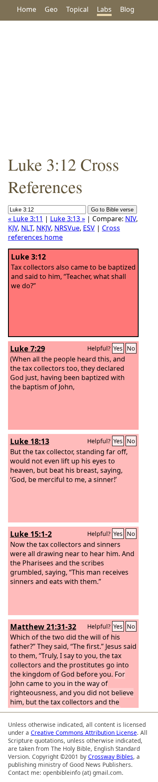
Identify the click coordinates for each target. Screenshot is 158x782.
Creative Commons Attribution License (84, 732)
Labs (104, 9)
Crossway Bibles (110, 757)
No (131, 348)
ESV (89, 228)
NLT (27, 228)
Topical (77, 9)
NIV (130, 218)
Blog (127, 9)
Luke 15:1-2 (31, 534)
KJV (13, 228)
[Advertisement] (79, 86)
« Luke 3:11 (25, 218)
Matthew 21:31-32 (43, 626)
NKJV (43, 228)
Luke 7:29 (27, 348)
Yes (118, 348)
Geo (51, 9)
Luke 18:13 (29, 441)
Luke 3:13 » (67, 218)
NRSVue (67, 228)
